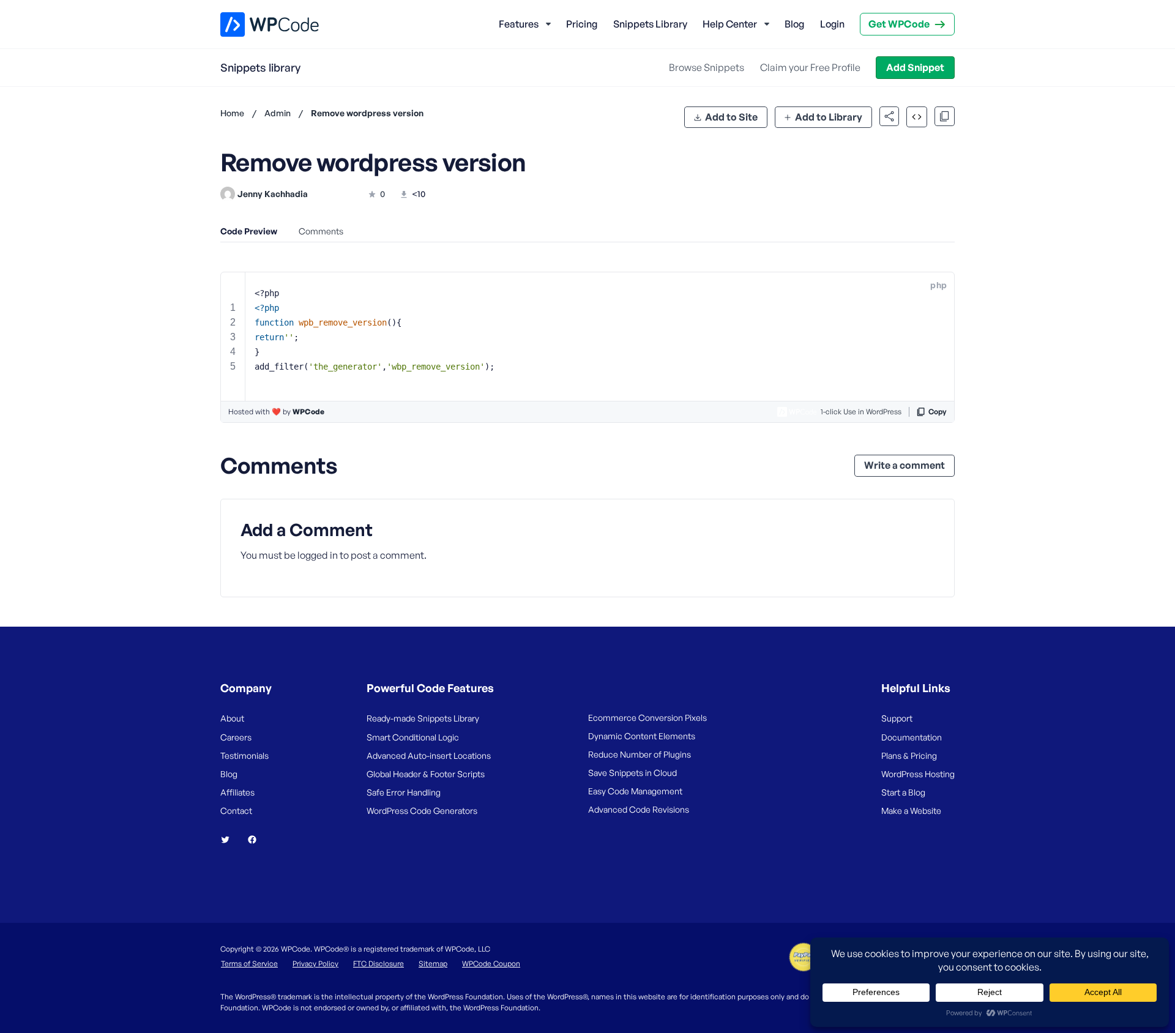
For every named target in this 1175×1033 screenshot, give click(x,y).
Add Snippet (915, 67)
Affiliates (237, 792)
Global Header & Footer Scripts (426, 774)
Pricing (581, 24)
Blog (794, 24)
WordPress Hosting (918, 774)
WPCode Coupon (491, 963)
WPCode (308, 411)
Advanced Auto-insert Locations (429, 755)
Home (232, 113)
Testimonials (244, 755)
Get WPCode (899, 24)
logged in (317, 555)
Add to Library (828, 117)
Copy (937, 411)
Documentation (911, 737)
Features (519, 24)
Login (832, 24)
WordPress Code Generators (422, 810)
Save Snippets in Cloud (632, 772)
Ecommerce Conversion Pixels (647, 717)
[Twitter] (230, 840)
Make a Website (911, 810)
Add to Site (731, 117)
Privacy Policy (315, 963)
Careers (236, 737)
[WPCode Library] (259, 24)
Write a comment (904, 465)
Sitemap (433, 963)
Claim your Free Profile (810, 67)
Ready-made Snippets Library (423, 718)
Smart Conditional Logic (413, 737)
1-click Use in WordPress (861, 411)
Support (896, 718)
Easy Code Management (635, 791)
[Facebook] (257, 840)
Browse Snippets (706, 67)
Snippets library (260, 67)
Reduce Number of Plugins (639, 754)
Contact (236, 810)
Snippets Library (650, 24)
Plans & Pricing (909, 755)
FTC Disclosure (378, 963)
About (232, 718)
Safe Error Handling (404, 792)
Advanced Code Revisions (638, 809)
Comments (321, 231)
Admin (277, 113)
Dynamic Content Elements (641, 736)
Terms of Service (249, 963)
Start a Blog (903, 792)
